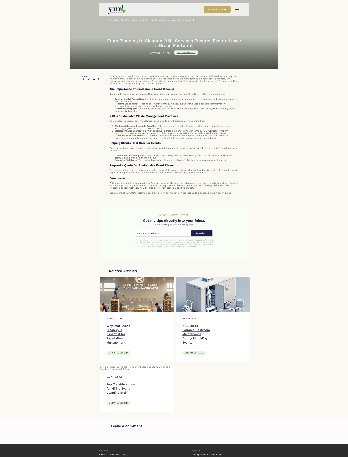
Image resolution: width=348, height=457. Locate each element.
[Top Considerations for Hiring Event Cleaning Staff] (137, 367)
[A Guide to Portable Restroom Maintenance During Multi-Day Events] (213, 278)
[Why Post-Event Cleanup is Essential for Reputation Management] (137, 278)
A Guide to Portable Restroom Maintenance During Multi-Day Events (196, 334)
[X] (88, 81)
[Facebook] (83, 81)
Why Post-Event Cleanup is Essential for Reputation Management (118, 334)
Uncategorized (186, 52)
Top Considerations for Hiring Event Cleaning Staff (121, 388)
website (174, 193)
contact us (188, 193)
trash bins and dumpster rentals (183, 131)
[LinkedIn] (93, 81)
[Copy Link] (98, 81)
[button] (237, 9)
